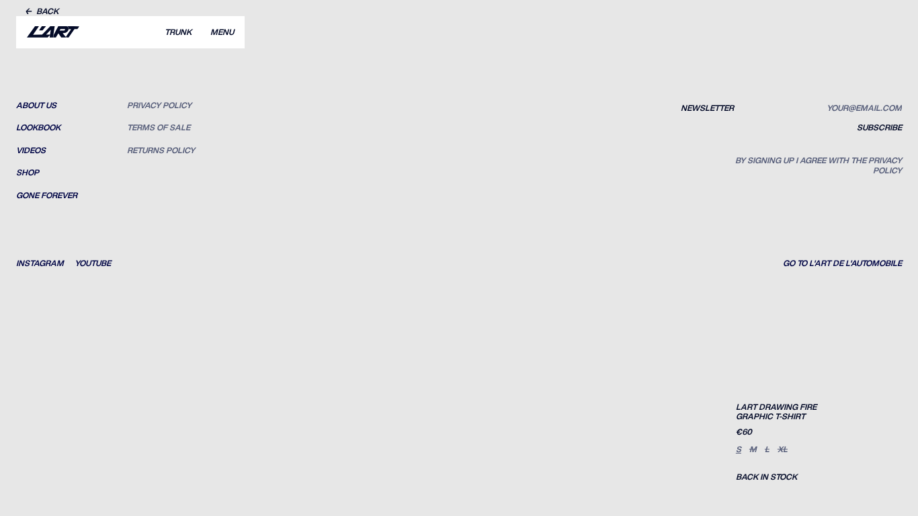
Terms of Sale (158, 127)
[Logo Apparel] (53, 32)
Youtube (93, 263)
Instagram (40, 263)
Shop (27, 172)
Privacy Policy (159, 105)
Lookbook (38, 127)
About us (36, 105)
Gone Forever (46, 195)
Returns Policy (161, 150)
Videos (31, 150)
